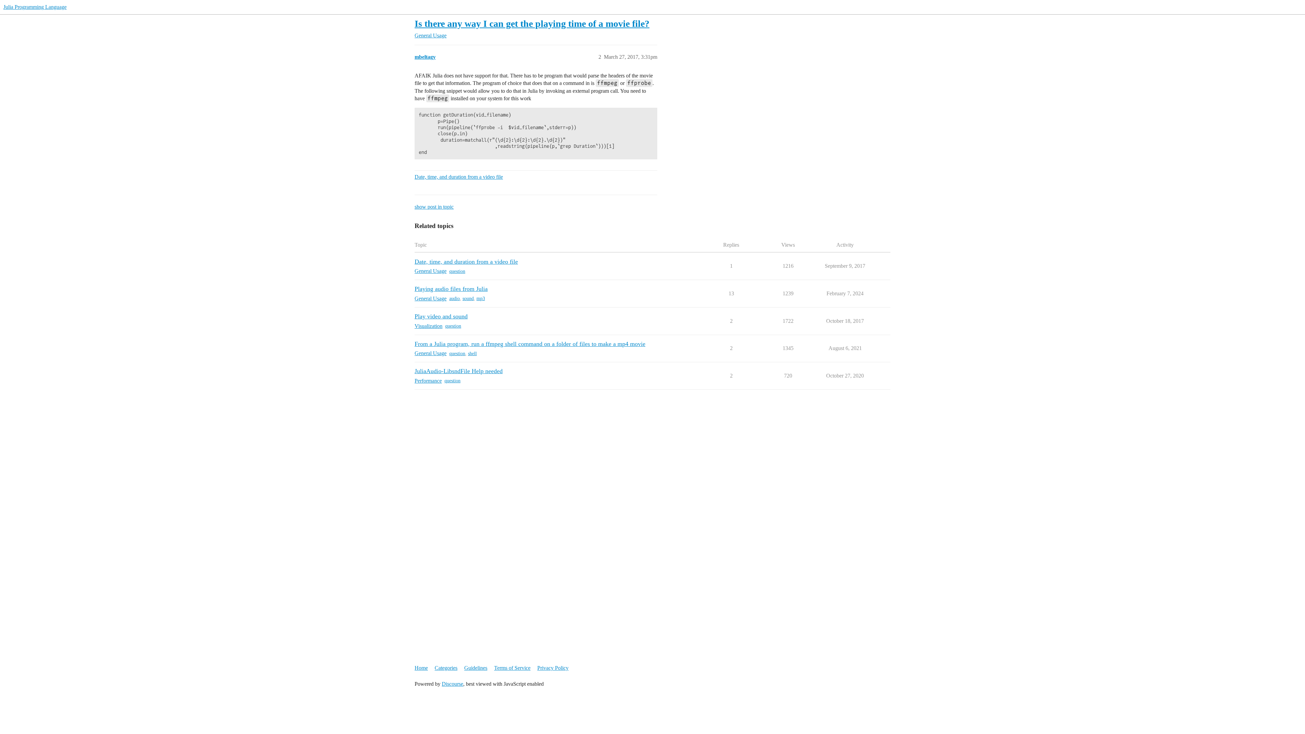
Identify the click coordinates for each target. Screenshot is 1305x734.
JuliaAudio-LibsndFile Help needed (459, 371)
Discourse (452, 684)
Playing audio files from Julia (451, 288)
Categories (446, 668)
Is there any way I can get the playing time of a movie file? (532, 23)
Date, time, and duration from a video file (459, 177)
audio (454, 298)
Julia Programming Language (35, 7)
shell (472, 353)
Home (421, 668)
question (457, 271)
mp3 (480, 298)
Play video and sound (441, 316)
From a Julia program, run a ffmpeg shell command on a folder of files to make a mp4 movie (530, 343)
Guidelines (475, 668)
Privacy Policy (553, 668)
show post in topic (434, 207)
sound (468, 298)
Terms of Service (512, 668)
